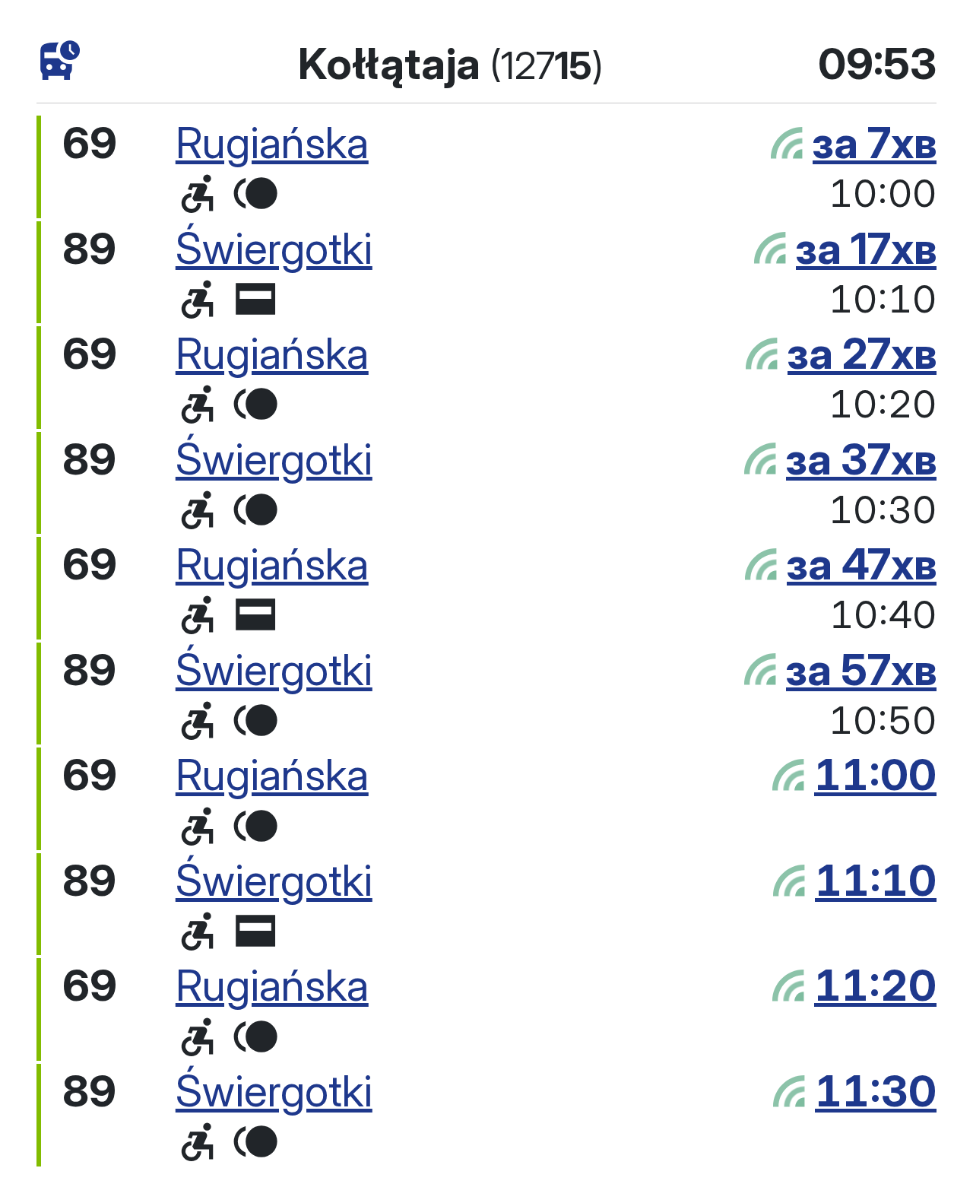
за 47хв (862, 564)
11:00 (875, 774)
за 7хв (875, 142)
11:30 (876, 1091)
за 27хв (862, 353)
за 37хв (861, 459)
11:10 (876, 880)
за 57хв (861, 669)
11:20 (875, 985)
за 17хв (866, 248)
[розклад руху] (60, 61)
